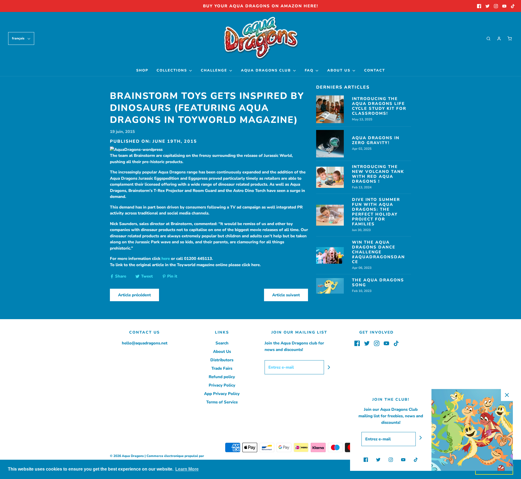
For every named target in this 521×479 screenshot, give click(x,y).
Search (221, 343)
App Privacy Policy (222, 393)
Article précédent (134, 295)
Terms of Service (222, 402)
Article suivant (286, 295)
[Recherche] (488, 38)
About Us (222, 351)
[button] (21, 38)
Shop (142, 70)
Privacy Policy (222, 385)
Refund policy (222, 377)
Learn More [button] (187, 469)
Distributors (221, 360)
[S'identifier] (499, 38)
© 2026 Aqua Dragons (127, 456)
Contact (374, 70)
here (165, 258)
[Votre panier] (509, 38)
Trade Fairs (221, 368)
